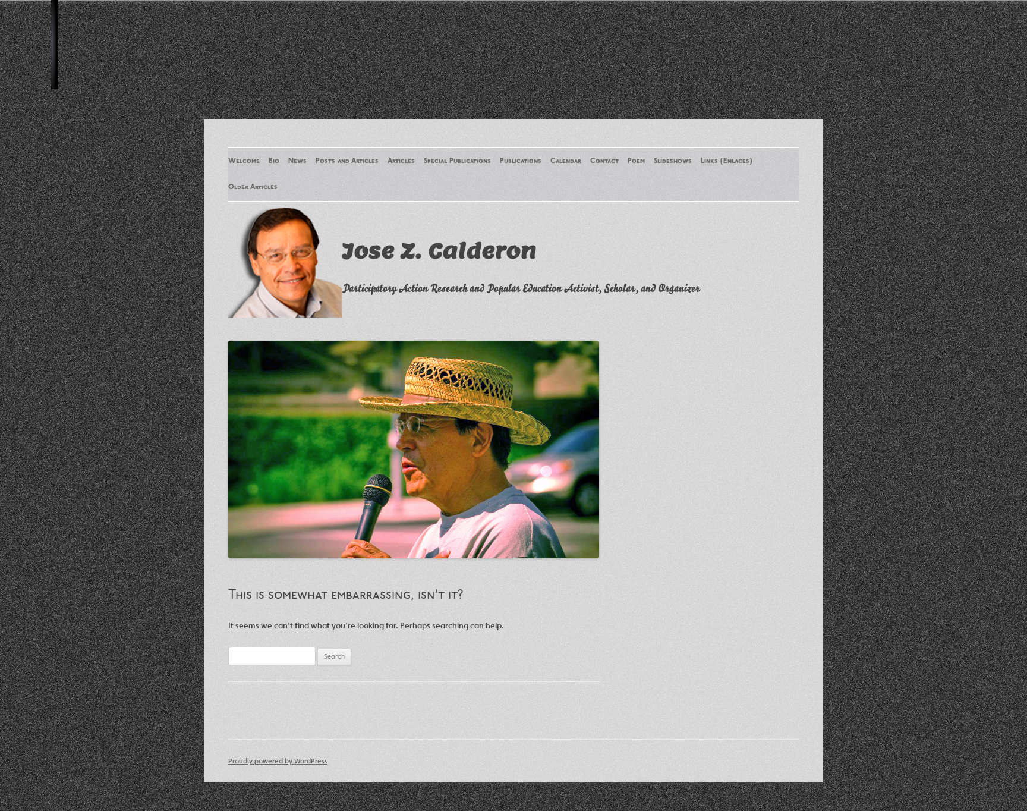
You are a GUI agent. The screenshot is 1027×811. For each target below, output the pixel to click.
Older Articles (253, 187)
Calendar (565, 161)
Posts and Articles (347, 161)
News (297, 161)
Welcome (244, 161)
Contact (604, 161)
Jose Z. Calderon (439, 250)
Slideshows (673, 161)
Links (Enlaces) (726, 161)
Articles (401, 161)
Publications (520, 161)
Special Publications (457, 161)
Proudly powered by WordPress (277, 760)
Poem (636, 161)
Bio (274, 161)
